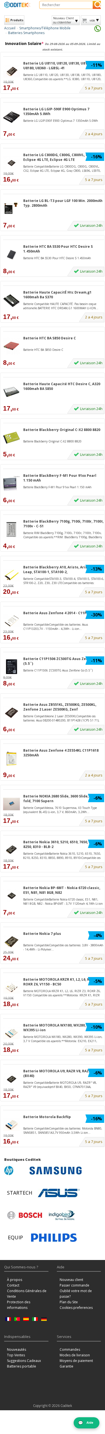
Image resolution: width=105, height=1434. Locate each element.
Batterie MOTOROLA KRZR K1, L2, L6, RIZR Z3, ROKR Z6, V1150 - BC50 (62, 982)
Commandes (70, 1349)
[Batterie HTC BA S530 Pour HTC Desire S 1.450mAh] (11, 254)
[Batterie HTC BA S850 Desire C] (11, 346)
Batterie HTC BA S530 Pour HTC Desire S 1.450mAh (58, 249)
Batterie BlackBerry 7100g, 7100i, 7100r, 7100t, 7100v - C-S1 (63, 523)
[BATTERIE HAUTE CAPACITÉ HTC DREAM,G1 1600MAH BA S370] (11, 300)
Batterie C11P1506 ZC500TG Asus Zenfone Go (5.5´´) (62, 661)
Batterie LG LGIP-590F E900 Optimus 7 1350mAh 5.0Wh (56, 111)
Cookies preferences (76, 1307)
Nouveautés (16, 1349)
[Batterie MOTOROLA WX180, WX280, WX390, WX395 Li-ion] (11, 1033)
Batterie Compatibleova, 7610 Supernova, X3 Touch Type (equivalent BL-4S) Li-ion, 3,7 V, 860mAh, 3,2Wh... (60, 810)
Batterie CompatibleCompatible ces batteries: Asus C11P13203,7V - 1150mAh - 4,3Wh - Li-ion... (55, 626)
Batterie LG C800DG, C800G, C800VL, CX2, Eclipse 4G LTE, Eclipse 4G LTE (58, 157)
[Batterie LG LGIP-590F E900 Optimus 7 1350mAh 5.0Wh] (11, 117)
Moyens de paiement (76, 1360)
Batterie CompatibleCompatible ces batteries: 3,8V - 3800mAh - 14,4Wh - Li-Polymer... (63, 947)
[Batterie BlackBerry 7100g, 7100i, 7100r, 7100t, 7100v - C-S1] (11, 529)
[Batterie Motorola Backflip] (11, 1124)
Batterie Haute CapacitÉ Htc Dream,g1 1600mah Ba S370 (57, 294)
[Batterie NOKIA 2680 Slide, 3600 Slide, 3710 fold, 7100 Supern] (11, 804)
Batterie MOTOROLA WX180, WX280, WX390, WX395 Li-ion (61, 1027)
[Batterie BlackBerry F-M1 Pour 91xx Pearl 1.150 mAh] (11, 483)
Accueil (9, 28)
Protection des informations (18, 1305)
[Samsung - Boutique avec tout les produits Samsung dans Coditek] (55, 1170)
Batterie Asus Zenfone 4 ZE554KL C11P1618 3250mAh (61, 753)
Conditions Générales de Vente (26, 1293)
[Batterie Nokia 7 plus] (11, 941)
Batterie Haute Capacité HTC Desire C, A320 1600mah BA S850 (61, 386)
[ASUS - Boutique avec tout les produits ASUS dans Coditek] (59, 1193)
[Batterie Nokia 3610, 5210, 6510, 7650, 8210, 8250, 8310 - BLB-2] (11, 850)
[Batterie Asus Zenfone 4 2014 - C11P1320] (11, 621)
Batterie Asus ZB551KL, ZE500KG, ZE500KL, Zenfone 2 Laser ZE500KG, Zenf (59, 707)
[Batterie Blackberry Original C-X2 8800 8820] (11, 437)
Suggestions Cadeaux (24, 1360)
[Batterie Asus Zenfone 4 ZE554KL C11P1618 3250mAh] (11, 758)
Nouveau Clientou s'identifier (63, 20)
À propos (14, 1279)
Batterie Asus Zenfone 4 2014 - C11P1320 (58, 613)
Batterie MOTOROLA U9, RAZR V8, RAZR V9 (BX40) (59, 1073)
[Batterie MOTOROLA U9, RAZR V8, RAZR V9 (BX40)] (11, 1079)
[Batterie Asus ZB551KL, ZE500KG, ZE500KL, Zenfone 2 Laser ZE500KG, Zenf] (11, 712)
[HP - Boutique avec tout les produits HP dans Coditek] (15, 1170)
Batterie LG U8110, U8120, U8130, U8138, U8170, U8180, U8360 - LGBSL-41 (63, 65)
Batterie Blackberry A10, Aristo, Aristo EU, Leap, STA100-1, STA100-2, (60, 569)
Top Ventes (16, 1355)
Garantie (66, 1366)
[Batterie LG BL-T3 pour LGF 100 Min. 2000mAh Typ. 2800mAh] (11, 208)
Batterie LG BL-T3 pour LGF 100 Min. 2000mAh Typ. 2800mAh (62, 203)
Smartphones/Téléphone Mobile (45, 28)
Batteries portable (21, 1366)
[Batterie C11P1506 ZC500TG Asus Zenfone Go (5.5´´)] (11, 666)
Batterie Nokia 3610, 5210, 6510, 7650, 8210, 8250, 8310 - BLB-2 (60, 844)
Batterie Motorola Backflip (47, 1116)
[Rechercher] (97, 5)
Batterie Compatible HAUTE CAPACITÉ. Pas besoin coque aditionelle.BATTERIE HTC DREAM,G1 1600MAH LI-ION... (60, 306)
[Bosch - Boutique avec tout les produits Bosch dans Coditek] (24, 1215)
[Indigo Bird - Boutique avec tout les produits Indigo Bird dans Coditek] (62, 1215)
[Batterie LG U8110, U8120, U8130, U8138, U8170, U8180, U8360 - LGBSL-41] (11, 71)
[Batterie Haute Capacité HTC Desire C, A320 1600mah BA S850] (11, 392)
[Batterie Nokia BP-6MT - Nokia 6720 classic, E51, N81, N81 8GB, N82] (11, 895)
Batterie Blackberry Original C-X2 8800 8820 (61, 429)
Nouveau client (71, 1279)
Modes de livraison (75, 1355)
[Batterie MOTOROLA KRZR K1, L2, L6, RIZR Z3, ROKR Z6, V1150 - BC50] (11, 987)
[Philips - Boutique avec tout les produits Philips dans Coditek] (54, 1237)
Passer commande (74, 1285)
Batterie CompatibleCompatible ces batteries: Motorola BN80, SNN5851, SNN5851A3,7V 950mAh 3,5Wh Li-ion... (62, 1130)
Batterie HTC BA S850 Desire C (49, 338)
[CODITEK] (17, 4)
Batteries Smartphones (26, 32)
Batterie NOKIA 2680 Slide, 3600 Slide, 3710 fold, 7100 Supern (60, 798)
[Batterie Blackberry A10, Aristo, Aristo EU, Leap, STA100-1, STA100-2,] (11, 575)
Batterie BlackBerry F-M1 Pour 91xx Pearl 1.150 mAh (59, 478)
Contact (13, 1285)
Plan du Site (69, 1302)
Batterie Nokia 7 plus (42, 933)
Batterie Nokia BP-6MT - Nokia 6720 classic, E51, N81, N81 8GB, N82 (61, 890)
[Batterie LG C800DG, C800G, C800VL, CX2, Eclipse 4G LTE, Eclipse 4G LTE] (11, 163)
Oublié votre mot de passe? (76, 1293)
